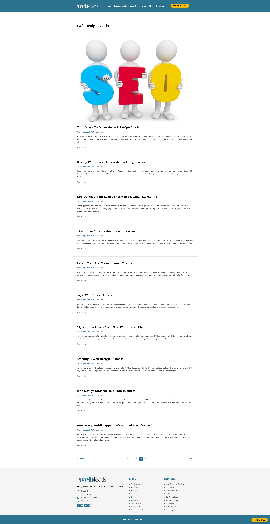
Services (143, 6)
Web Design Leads (84, 132)
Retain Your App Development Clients (104, 263)
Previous (79, 459)
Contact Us (160, 6)
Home (109, 6)
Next (193, 459)
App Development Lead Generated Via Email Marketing (117, 196)
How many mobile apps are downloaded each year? (114, 425)
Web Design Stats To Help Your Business (106, 390)
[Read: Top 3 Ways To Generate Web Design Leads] (131, 81)
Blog (151, 6)
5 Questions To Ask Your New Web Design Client (112, 327)
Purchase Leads (120, 6)
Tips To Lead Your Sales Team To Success (107, 231)
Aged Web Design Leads (94, 295)
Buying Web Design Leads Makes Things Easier (111, 162)
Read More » (81, 147)
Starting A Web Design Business (100, 358)
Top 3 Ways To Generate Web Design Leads (108, 127)
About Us (133, 6)
